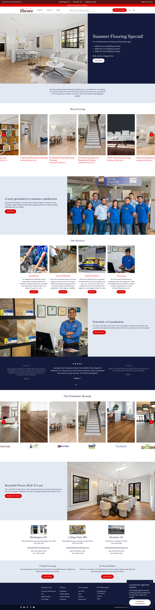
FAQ (42, 594)
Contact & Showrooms (48, 591)
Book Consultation (119, 10)
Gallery (58, 10)
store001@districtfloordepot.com (38, 548)
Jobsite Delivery (65, 597)
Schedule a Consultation (140, 602)
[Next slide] (151, 135)
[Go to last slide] (3, 135)
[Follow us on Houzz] (34, 607)
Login (98, 599)
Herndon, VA (77, 2)
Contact (81, 597)
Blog (79, 594)
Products (39, 10)
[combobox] (82, 10)
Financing (63, 599)
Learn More (34, 292)
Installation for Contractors (101, 592)
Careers (99, 596)
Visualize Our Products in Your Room (77, 5)
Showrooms (82, 599)
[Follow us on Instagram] (21, 607)
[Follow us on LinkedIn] (24, 607)
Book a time (99, 332)
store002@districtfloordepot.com (77, 548)
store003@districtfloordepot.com (116, 548)
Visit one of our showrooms (11, 2)
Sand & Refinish (64, 594)
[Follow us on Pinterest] (27, 607)
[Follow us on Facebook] (30, 607)
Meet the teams (147, 2)
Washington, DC (64, 2)
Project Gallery (46, 597)
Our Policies (45, 599)
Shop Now (98, 60)
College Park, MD (90, 2)
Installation (63, 591)
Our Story (10, 211)
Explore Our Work (13, 496)
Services (49, 10)
